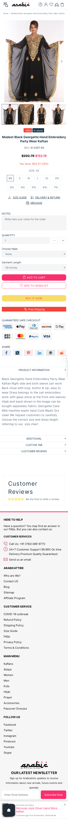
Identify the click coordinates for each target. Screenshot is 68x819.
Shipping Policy (14, 625)
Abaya (7, 669)
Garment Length (11, 262)
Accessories (11, 703)
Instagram (10, 736)
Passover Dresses (15, 708)
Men (6, 680)
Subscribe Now (53, 794)
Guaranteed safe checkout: (21, 320)
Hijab (7, 691)
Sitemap (9, 592)
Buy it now (34, 298)
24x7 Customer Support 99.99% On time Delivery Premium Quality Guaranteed (35, 552)
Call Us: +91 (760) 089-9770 (27, 544)
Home (5, 13)
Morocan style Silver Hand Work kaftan (36, 810)
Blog (6, 587)
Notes (6, 213)
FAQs (7, 636)
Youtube (9, 747)
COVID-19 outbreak (16, 614)
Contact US (11, 581)
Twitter (8, 730)
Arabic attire (21, 4)
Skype (8, 752)
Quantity (8, 235)
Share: (6, 346)
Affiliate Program (14, 598)
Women (8, 675)
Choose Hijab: (10, 248)
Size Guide (11, 631)
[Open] (9, 810)
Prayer (8, 697)
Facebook (10, 724)
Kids (6, 686)
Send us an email (20, 559)
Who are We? (12, 575)
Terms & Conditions (16, 647)
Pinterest (9, 741)
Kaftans (8, 663)
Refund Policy (12, 619)
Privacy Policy (13, 642)
